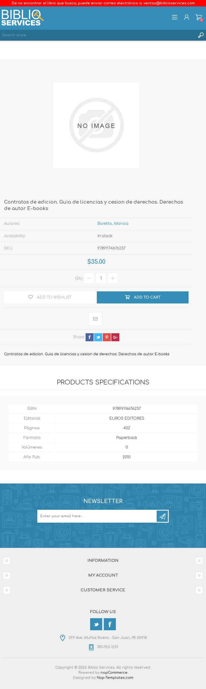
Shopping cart (199, 17)
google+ (115, 337)
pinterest (107, 337)
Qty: (79, 278)
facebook (90, 337)
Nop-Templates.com (115, 678)
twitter (98, 337)
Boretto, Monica (112, 224)
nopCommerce (114, 673)
